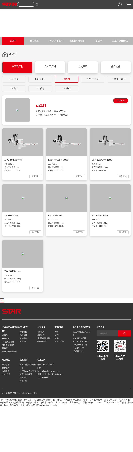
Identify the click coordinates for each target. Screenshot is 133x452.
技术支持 (23, 332)
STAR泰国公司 (78, 351)
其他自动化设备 (77, 41)
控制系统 (82, 66)
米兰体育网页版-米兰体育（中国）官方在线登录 (79, 400)
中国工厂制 (17, 66)
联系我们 (23, 377)
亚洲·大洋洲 (60, 341)
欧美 (57, 338)
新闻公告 (41, 335)
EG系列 (40, 88)
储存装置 (34, 41)
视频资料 (23, 335)
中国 (57, 332)
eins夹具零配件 (56, 41)
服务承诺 (5, 365)
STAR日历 (6, 374)
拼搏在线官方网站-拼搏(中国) (117, 400)
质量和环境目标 (43, 338)
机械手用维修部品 (120, 41)
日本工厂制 (50, 66)
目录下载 (121, 101)
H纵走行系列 (118, 79)
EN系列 (66, 79)
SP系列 (14, 88)
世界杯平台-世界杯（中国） (55, 402)
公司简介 (41, 332)
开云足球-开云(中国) (46, 400)
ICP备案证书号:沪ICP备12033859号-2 (19, 393)
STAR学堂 (24, 338)
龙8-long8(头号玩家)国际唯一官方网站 (18, 400)
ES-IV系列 (40, 79)
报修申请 (5, 371)
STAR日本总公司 (79, 338)
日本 (57, 335)
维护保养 (5, 368)
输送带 (99, 41)
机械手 (13, 41)
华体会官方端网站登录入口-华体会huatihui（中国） (34, 405)
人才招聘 (23, 381)
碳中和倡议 (41, 341)
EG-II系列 (14, 79)
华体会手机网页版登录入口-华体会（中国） (20, 402)
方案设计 (23, 341)
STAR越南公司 (78, 348)
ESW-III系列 (92, 79)
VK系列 (66, 88)
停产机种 (115, 66)
